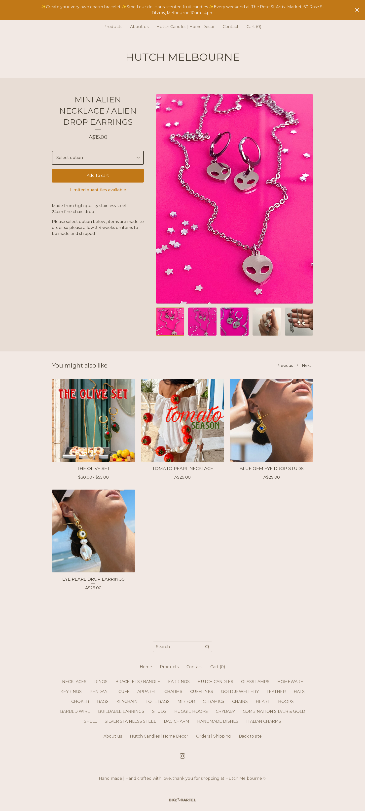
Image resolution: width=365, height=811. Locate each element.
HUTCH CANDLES (215, 681)
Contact (231, 26)
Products (113, 26)
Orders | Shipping (213, 736)
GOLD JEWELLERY (240, 691)
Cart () (254, 26)
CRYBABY (225, 711)
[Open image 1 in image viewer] (234, 199)
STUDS (159, 711)
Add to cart (98, 175)
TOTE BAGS (158, 701)
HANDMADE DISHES (217, 721)
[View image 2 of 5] (202, 322)
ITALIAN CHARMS (263, 721)
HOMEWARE (290, 681)
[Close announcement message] (357, 10)
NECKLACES (74, 681)
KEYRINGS (71, 691)
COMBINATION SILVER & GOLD (274, 711)
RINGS (101, 681)
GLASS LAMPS (255, 681)
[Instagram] (182, 756)
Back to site (250, 736)
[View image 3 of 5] (234, 322)
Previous (285, 365)
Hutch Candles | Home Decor (185, 26)
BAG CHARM (176, 721)
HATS (299, 691)
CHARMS (173, 691)
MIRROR (186, 701)
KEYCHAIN (127, 701)
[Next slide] (306, 199)
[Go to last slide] (163, 199)
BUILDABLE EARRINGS (121, 711)
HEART (263, 701)
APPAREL (146, 691)
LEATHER (276, 691)
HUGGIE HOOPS (191, 711)
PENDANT (100, 691)
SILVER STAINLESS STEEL (130, 721)
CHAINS (240, 701)
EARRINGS (179, 681)
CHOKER (80, 701)
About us (139, 26)
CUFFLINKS (201, 691)
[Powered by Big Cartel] (182, 800)
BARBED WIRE (75, 711)
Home (146, 666)
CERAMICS (213, 701)
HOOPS (286, 701)
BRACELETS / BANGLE (137, 681)
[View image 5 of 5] (299, 322)
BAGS (103, 701)
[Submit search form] (207, 647)
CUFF (123, 691)
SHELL (90, 721)
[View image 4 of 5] (267, 322)
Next (306, 365)
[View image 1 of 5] (170, 322)
